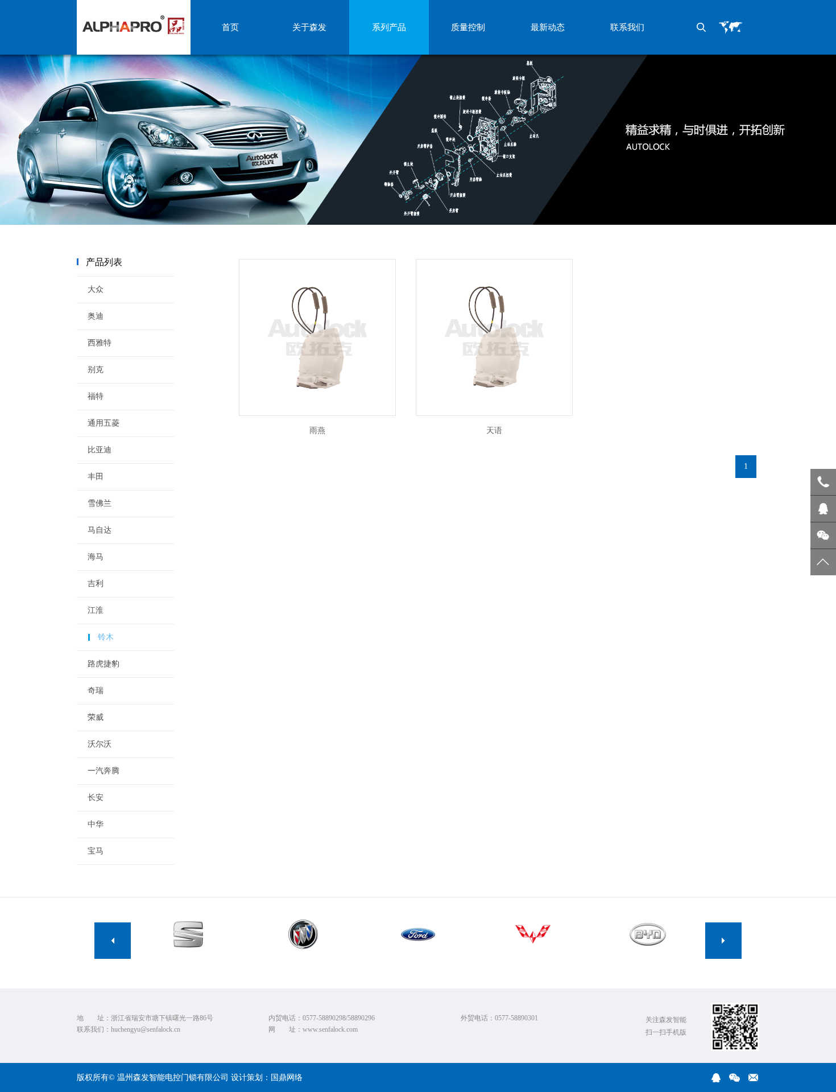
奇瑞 (96, 690)
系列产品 (389, 27)
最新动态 (548, 27)
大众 (96, 289)
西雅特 (99, 343)
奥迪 (96, 316)
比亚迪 (99, 450)
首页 (230, 27)
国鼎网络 (287, 1077)
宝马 (96, 851)
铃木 (106, 637)
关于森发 (309, 27)
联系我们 (627, 27)
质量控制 (468, 27)
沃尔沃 (99, 744)
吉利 (96, 583)
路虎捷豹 (103, 664)
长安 (96, 797)
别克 (96, 369)
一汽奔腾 (103, 771)
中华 (96, 824)
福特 (96, 396)
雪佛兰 (99, 503)
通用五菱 (103, 423)
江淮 (96, 610)
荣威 (96, 717)
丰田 (96, 476)
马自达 (99, 530)
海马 (96, 557)
